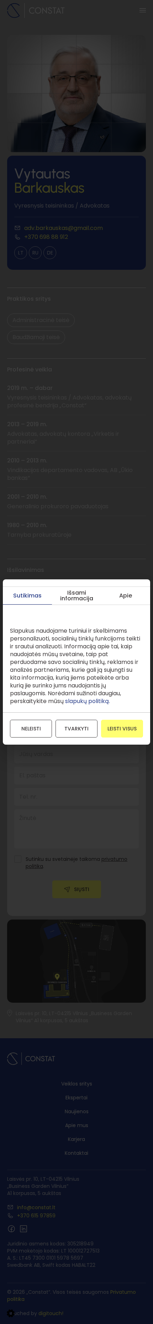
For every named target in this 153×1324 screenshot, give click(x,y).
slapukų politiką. (87, 701)
